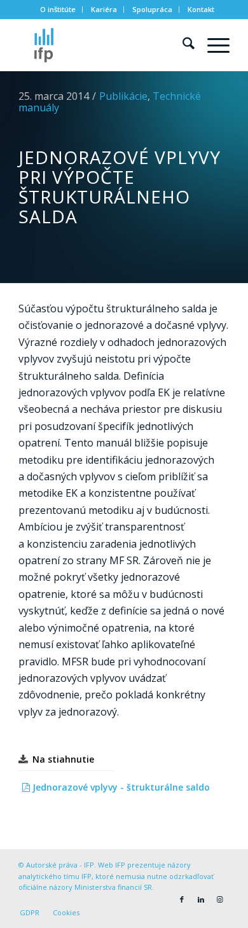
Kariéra (104, 9)
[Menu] (212, 45)
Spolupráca (152, 9)
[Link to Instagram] (220, 899)
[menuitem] (58, 9)
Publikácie (123, 96)
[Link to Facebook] (181, 899)
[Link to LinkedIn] (200, 899)
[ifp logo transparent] (102, 45)
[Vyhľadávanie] (182, 45)
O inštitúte (58, 9)
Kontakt (201, 9)
